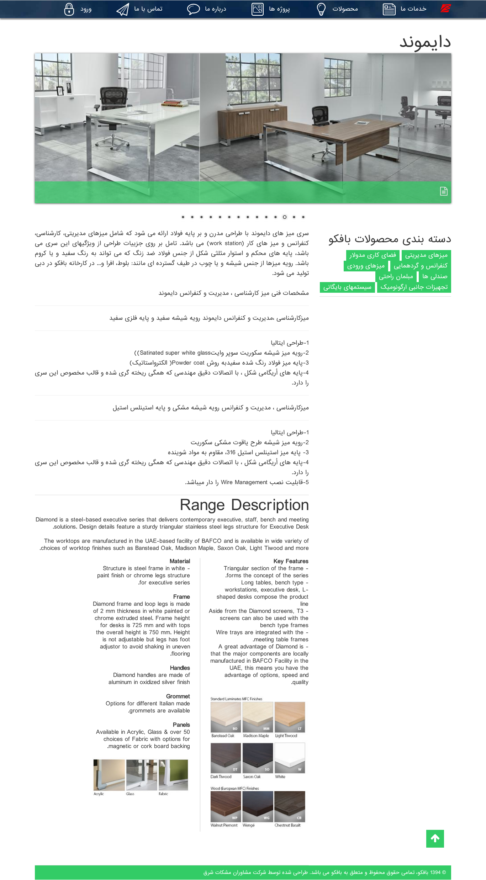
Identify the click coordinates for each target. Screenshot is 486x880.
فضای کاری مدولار (373, 255)
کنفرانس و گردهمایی (421, 266)
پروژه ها (279, 9)
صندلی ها (435, 276)
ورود (85, 9)
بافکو (423, 872)
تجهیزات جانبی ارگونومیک (414, 287)
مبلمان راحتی (396, 276)
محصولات (345, 9)
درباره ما (215, 9)
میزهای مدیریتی (426, 255)
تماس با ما (148, 9)
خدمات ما (413, 9)
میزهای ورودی (366, 266)
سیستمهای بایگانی (347, 287)
